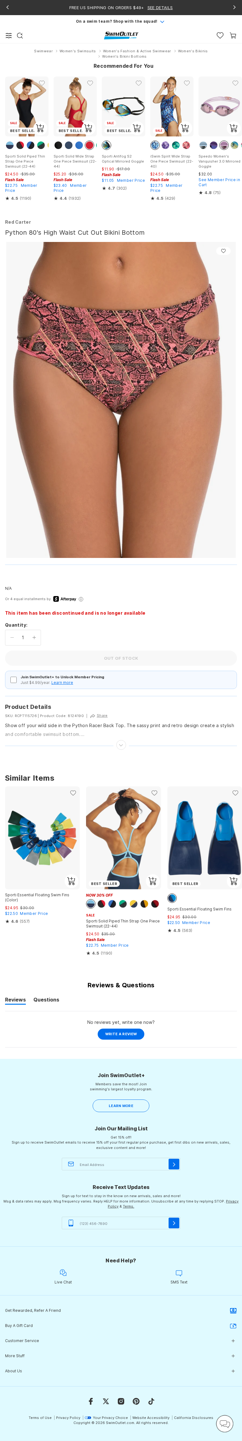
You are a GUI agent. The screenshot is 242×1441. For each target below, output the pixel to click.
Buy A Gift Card (19, 1325)
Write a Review (125, 1035)
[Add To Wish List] (223, 251)
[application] (225, 1424)
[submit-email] (174, 1164)
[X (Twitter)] (106, 1401)
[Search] (20, 35)
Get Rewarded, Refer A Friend (33, 1310)
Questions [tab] (46, 1000)
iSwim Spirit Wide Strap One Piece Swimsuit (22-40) (171, 161)
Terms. (128, 1206)
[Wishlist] (220, 35)
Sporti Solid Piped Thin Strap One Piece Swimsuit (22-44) (25, 161)
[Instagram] (121, 1401)
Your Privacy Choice (110, 1417)
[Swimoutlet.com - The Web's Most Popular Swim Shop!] (121, 35)
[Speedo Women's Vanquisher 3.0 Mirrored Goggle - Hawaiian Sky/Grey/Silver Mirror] (220, 106)
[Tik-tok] (151, 1401)
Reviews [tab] (15, 1000)
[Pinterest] (136, 1401)
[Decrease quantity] (12, 637)
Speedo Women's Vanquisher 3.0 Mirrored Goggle (219, 161)
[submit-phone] (174, 1223)
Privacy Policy (68, 1417)
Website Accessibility (151, 1417)
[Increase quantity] (34, 637)
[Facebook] (91, 1401)
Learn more (62, 682)
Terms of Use (40, 1417)
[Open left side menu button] (9, 35)
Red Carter (18, 222)
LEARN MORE (121, 1106)
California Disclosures (193, 1417)
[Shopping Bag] (233, 35)
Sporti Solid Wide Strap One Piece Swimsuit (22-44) (75, 161)
